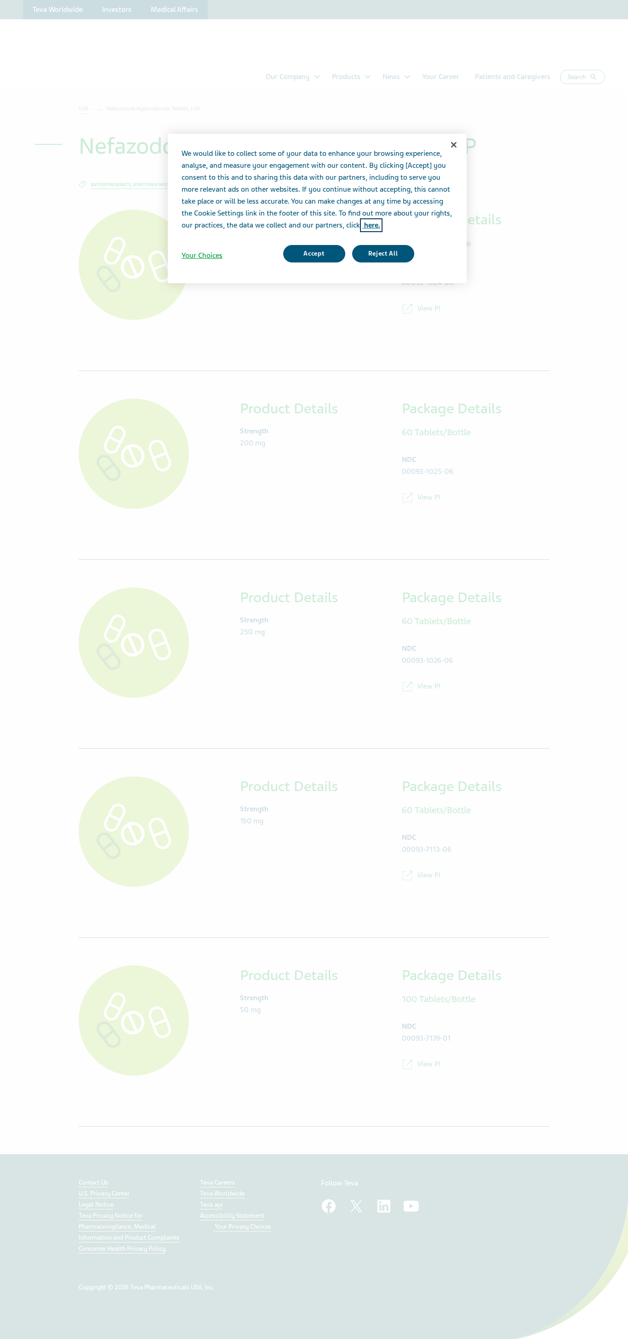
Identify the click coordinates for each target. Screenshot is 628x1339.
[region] (317, 208)
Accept (313, 253)
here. (371, 225)
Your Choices (202, 255)
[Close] (454, 145)
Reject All (383, 253)
